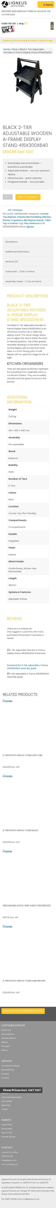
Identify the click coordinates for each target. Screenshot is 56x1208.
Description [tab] (12, 241)
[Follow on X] (29, 1016)
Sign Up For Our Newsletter (23, 1011)
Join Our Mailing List (9, 1164)
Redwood (34, 223)
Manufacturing (7, 1070)
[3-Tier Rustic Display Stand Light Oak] (28, 724)
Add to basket (28, 197)
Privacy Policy (6, 1129)
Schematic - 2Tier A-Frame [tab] (20, 271)
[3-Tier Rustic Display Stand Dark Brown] (28, 950)
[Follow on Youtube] (52, 1016)
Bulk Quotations (7, 1034)
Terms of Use (6, 1133)
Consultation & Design (10, 1066)
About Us (5, 1093)
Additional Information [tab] (17, 251)
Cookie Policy (6, 1124)
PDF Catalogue (15, 210)
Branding (5, 1074)
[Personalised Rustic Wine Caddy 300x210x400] (28, 875)
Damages (5, 1046)
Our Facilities (6, 1101)
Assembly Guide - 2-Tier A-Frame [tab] (23, 281)
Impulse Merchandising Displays (34, 216)
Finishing (5, 1078)
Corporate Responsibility (11, 1097)
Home (6, 49)
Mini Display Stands (34, 220)
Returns (4, 1050)
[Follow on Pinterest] (46, 1016)
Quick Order (46, 40)
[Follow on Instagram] (41, 1016)
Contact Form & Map (9, 1152)
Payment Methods (8, 1038)
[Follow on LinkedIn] (24, 1016)
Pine (26, 223)
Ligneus (30, 226)
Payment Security (8, 1137)
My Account (6, 1030)
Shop (15, 49)
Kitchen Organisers (13, 220)
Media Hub (5, 1105)
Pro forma (19, 40)
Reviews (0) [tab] (12, 261)
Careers (4, 1109)
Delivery (7, 40)
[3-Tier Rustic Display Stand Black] (28, 800)
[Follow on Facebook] (35, 1016)
